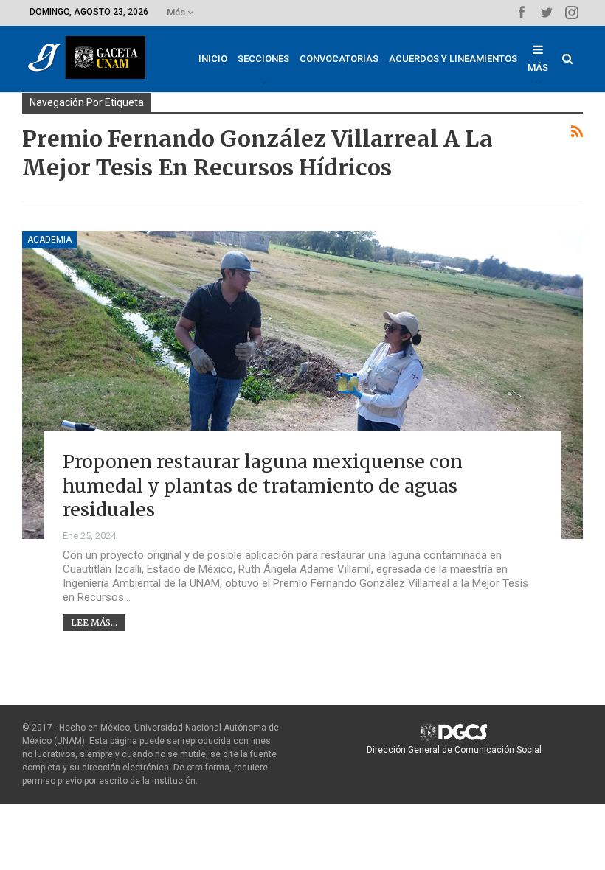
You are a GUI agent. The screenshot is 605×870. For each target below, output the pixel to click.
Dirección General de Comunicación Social (454, 750)
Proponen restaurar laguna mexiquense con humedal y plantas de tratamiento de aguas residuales (263, 485)
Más (177, 12)
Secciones (263, 58)
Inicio (212, 58)
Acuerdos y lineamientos (453, 58)
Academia (49, 239)
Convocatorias (339, 58)
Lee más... (94, 622)
